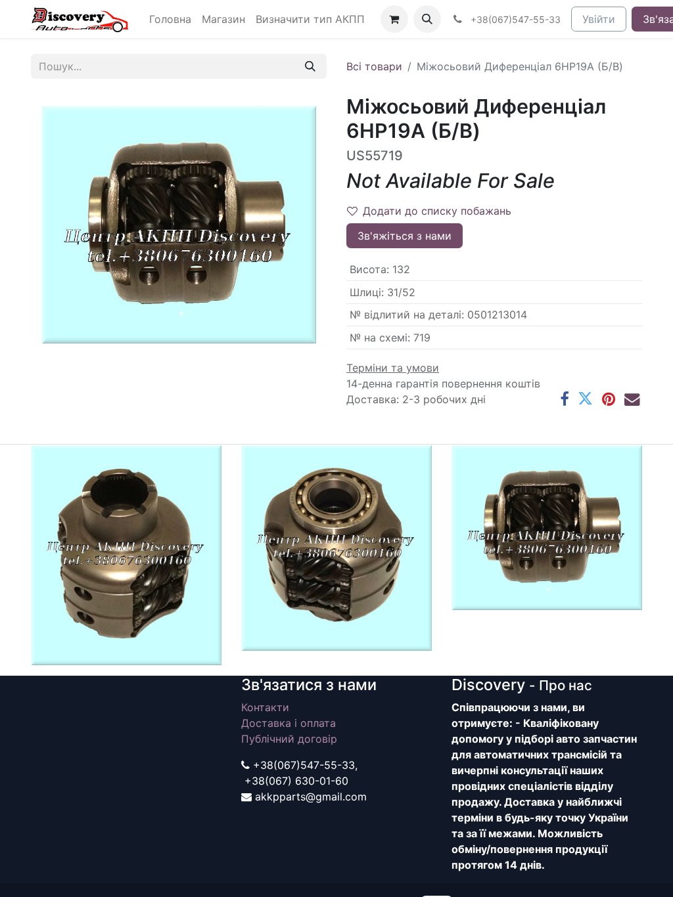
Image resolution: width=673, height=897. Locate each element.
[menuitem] (170, 19)
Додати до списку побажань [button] (437, 210)
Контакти (265, 707)
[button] (427, 19)
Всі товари (374, 66)
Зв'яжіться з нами (405, 235)
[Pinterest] (608, 398)
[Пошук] (310, 66)
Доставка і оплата (288, 723)
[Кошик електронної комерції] (394, 19)
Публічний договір (289, 738)
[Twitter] (585, 398)
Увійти (598, 19)
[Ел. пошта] (631, 398)
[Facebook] (564, 398)
